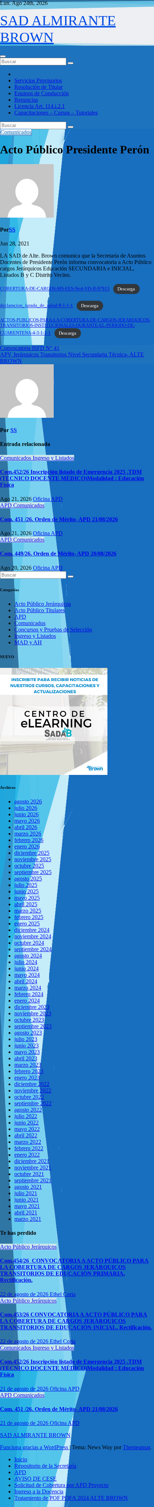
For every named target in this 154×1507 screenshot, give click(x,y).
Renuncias (26, 100)
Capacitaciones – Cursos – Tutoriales (56, 113)
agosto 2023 (28, 1033)
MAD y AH (28, 642)
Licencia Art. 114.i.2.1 (39, 106)
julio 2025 (25, 885)
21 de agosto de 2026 (25, 1389)
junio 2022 (26, 1123)
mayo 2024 (27, 975)
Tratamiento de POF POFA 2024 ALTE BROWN (71, 1498)
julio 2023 (25, 1039)
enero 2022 (27, 1155)
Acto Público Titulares (39, 610)
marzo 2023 (27, 1065)
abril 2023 (25, 1058)
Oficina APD (48, 499)
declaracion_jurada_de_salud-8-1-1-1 (36, 305)
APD (6, 505)
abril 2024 (25, 981)
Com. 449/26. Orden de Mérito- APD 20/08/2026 (58, 553)
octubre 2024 (29, 943)
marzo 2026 (27, 834)
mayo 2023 (27, 1052)
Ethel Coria (63, 1294)
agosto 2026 (28, 801)
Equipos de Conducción (41, 93)
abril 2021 (25, 1212)
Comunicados (16, 132)
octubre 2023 (29, 1020)
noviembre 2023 (32, 1013)
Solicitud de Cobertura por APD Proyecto (61, 1485)
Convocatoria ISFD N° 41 (29, 348)
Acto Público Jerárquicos (42, 604)
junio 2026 (26, 814)
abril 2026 (25, 827)
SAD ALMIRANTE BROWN (35, 1435)
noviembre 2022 (32, 1090)
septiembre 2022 (33, 1103)
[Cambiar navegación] (3, 56)
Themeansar (136, 1447)
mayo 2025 (27, 898)
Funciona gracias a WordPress (34, 1447)
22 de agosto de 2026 (25, 1294)
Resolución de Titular (38, 87)
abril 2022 (25, 1135)
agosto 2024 (28, 956)
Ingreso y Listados (53, 458)
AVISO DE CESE (35, 1479)
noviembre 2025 (32, 859)
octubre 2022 (29, 1097)
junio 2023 (26, 1045)
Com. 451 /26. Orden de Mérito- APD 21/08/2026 (59, 519)
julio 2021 (25, 1193)
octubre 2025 (29, 866)
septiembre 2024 (33, 949)
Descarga (126, 288)
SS (12, 230)
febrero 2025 (28, 917)
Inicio (20, 1459)
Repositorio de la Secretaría (45, 1466)
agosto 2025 (28, 879)
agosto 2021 (28, 1187)
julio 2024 (25, 962)
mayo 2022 (27, 1129)
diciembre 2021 (31, 1161)
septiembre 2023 (33, 1026)
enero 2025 (27, 923)
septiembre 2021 (33, 1180)
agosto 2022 (28, 1110)
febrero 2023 (28, 1071)
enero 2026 (27, 846)
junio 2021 (26, 1200)
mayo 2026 (27, 821)
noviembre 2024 (32, 936)
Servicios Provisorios (38, 80)
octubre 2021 (29, 1174)
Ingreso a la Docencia (38, 1491)
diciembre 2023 (31, 1007)
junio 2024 (26, 968)
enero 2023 (27, 1078)
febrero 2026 (28, 840)
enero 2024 (27, 1001)
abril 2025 (25, 904)
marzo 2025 (27, 911)
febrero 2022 (28, 1148)
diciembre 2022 (31, 1084)
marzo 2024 (27, 988)
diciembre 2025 (31, 853)
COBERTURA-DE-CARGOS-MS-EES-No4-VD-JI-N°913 (55, 288)
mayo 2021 (27, 1206)
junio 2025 (26, 891)
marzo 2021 (27, 1219)
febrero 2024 (28, 994)
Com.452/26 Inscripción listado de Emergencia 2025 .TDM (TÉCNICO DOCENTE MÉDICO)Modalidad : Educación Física (72, 478)
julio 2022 (25, 1116)
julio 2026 (25, 808)
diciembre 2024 (31, 930)
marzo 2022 (27, 1142)
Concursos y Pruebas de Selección (53, 629)
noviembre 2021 (32, 1167)
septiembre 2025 (33, 872)
